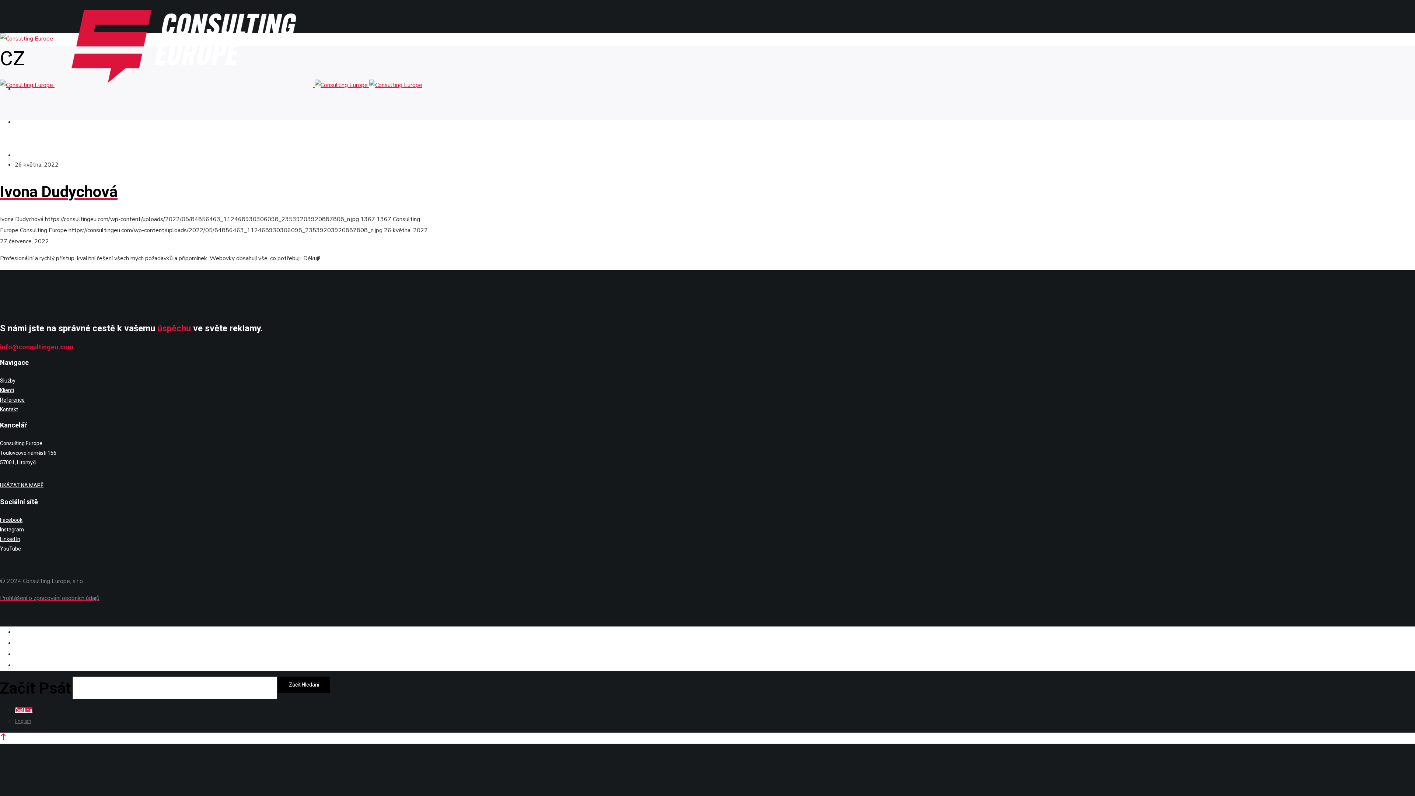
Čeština (23, 710)
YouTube (10, 549)
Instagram (12, 530)
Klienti (7, 390)
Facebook (11, 520)
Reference (12, 400)
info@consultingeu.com (37, 347)
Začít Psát (35, 688)
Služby (7, 381)
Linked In (10, 539)
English (23, 721)
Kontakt (9, 409)
